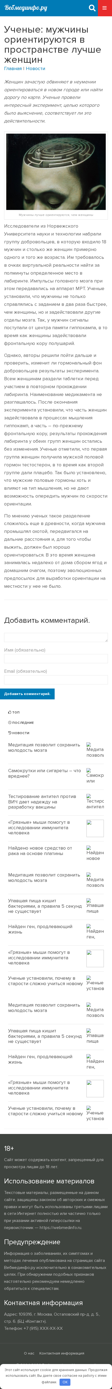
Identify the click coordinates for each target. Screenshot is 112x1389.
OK (65, 1382)
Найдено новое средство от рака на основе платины (40, 850)
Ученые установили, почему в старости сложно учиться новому (45, 980)
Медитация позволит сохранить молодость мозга (44, 747)
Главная (13, 68)
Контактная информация (61, 1353)
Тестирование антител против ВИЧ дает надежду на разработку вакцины (42, 801)
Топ (15, 713)
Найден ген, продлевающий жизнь (40, 929)
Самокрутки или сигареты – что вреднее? (44, 773)
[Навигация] (105, 8)
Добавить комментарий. (27, 694)
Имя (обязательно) (24, 650)
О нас (29, 1353)
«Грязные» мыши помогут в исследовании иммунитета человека (39, 827)
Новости (35, 68)
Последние (22, 723)
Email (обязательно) (25, 671)
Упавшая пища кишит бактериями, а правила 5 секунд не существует (45, 906)
